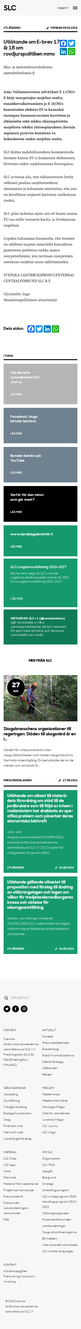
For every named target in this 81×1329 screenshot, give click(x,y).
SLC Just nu (50, 1126)
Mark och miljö (13, 1132)
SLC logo (9, 1165)
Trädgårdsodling (15, 1107)
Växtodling (11, 1094)
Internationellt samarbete (59, 1245)
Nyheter (48, 1036)
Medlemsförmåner (55, 1101)
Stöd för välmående (55, 1113)
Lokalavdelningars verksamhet (16, 1211)
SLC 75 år (48, 1165)
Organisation (51, 1158)
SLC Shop (10, 1158)
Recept (47, 1074)
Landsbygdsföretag (18, 1139)
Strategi (47, 1184)
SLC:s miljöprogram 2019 (59, 1196)
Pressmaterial (13, 1196)
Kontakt (10, 1030)
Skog (7, 1120)
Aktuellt (49, 1030)
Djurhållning (12, 1101)
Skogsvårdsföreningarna (59, 1232)
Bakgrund (49, 1177)
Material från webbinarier (21, 1184)
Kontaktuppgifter (15, 1271)
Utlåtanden (12, 28)
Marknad (10, 1177)
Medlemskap (51, 1094)
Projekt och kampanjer (19, 1190)
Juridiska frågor (53, 1120)
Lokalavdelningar (54, 1226)
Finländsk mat (13, 1126)
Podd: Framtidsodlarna (58, 1055)
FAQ (6, 1219)
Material (10, 1152)
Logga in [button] (62, 8)
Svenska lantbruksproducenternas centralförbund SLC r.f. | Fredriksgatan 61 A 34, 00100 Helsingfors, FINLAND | (21, 1052)
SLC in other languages (58, 1251)
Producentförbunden (56, 1219)
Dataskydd (11, 1203)
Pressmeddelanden (18, 780)
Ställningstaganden (55, 1213)
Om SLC (47, 1152)
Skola (7, 1171)
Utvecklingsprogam (55, 1190)
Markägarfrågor (53, 1107)
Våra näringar (15, 1088)
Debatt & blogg (52, 1062)
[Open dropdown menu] (75, 8)
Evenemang (50, 1049)
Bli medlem (49, 1238)
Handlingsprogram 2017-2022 (59, 1205)
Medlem (48, 1088)
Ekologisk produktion (18, 1113)
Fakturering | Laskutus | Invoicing (19, 1279)
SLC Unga (49, 1132)
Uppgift (47, 1171)
